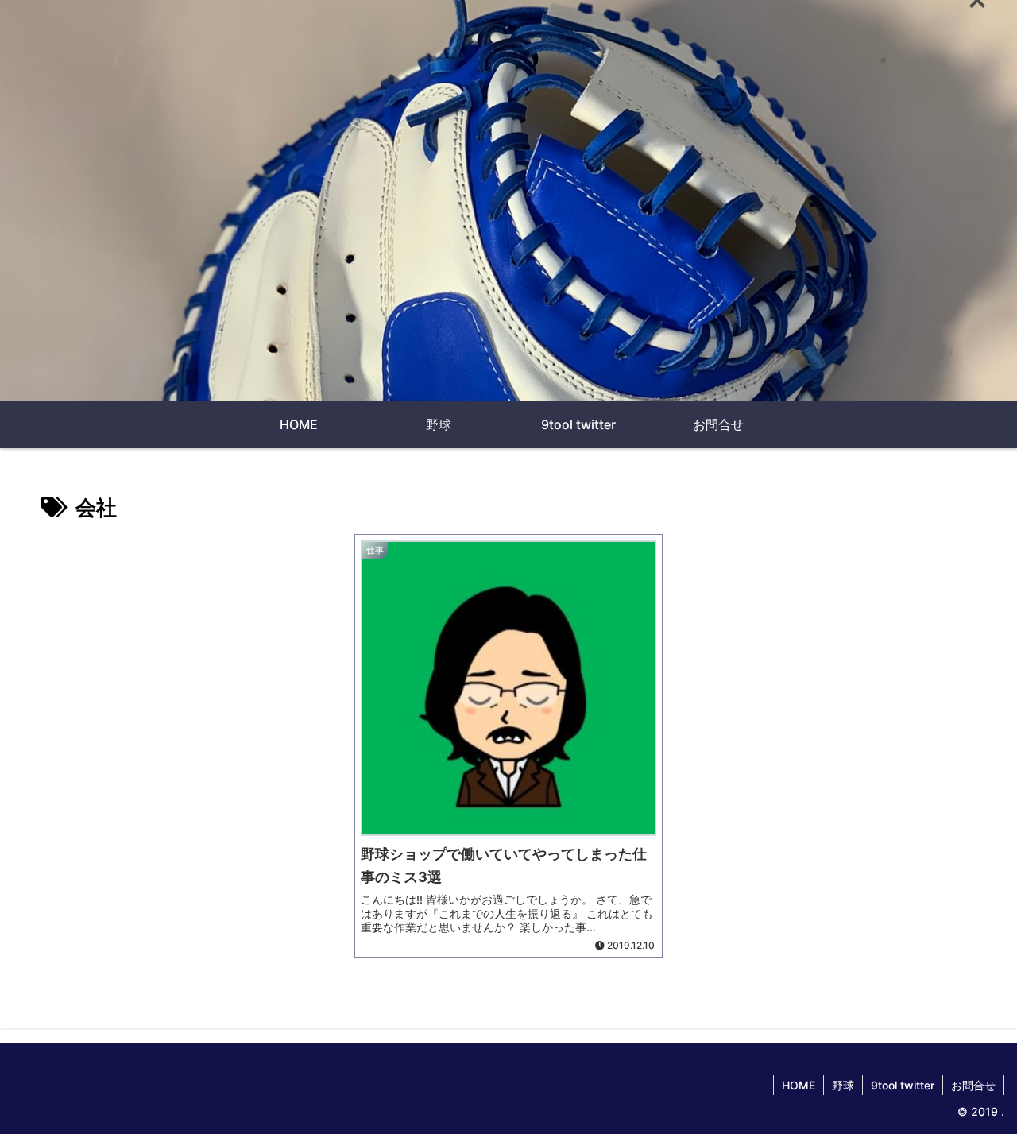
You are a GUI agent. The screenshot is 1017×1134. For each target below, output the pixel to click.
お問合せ (973, 1085)
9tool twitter (902, 1085)
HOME (798, 1085)
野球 (843, 1085)
